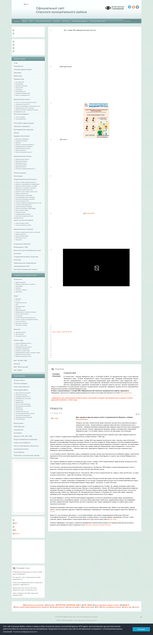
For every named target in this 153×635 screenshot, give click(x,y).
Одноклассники (98, 525)
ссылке (52, 511)
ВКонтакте (89, 525)
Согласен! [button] (141, 629)
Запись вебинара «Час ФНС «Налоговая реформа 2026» (25, 594)
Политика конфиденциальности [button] (25, 632)
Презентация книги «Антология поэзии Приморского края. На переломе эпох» (25, 589)
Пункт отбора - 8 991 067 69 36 (62, 332)
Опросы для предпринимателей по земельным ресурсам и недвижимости (27, 583)
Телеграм (107, 525)
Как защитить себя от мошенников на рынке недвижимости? (26, 578)
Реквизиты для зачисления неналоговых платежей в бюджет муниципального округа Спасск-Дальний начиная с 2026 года (92, 399)
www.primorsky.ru (82, 419)
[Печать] (136, 414)
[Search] (124, 21)
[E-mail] (138, 414)
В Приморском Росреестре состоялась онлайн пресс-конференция (27, 573)
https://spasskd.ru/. (126, 393)
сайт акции (113, 519)
